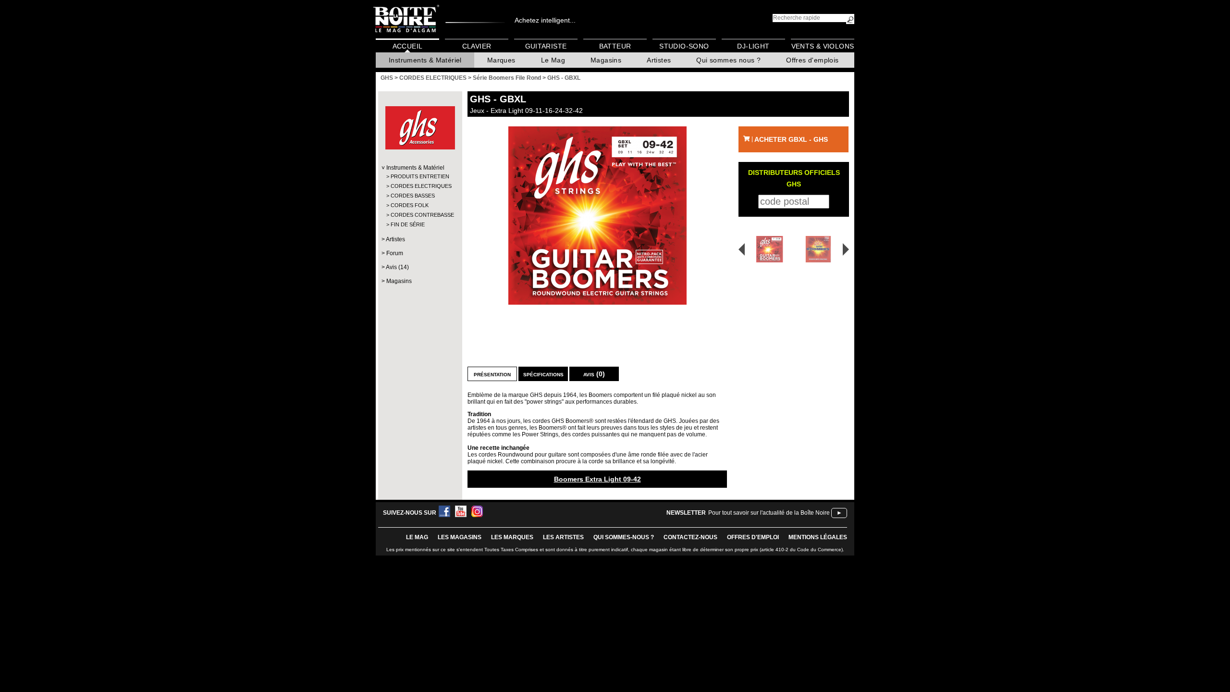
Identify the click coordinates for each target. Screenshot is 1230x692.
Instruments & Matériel (425, 60)
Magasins (605, 60)
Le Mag (553, 60)
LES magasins (459, 537)
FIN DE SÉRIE (408, 224)
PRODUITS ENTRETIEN (420, 176)
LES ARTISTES (563, 537)
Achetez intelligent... (545, 20)
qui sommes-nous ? (623, 537)
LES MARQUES (512, 537)
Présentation (492, 374)
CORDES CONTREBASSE (420, 215)
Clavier (477, 46)
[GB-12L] (820, 249)
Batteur (615, 46)
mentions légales (817, 537)
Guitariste (546, 46)
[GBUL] (766, 249)
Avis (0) (594, 374)
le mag (417, 537)
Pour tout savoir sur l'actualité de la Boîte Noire (769, 512)
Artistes (659, 60)
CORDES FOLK (410, 205)
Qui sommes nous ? (728, 60)
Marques (501, 60)
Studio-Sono (684, 46)
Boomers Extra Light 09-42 (597, 479)
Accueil (408, 46)
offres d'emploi (753, 537)
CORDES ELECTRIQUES (420, 186)
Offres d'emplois (812, 60)
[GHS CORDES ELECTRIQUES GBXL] (597, 215)
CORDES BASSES (413, 195)
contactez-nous (690, 537)
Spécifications (543, 374)
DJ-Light (753, 46)
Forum (394, 253)
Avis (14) (397, 267)
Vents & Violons (822, 46)
